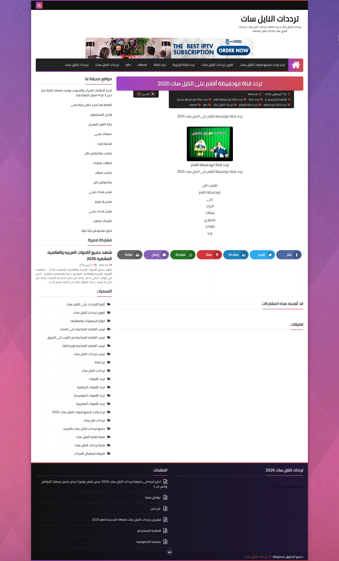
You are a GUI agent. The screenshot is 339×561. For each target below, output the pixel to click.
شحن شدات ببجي (100, 192)
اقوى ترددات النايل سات (217, 65)
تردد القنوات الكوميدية (89, 395)
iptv (128, 65)
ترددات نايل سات (94, 420)
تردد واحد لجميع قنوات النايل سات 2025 (78, 412)
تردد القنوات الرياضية (91, 387)
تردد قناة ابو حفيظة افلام (228, 99)
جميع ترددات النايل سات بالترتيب (84, 429)
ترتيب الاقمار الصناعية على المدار (82, 329)
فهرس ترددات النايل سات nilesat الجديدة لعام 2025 (126, 520)
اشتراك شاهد (102, 221)
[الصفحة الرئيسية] (295, 64)
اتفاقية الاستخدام (149, 531)
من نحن (156, 508)
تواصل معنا (153, 497)
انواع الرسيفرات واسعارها (88, 321)
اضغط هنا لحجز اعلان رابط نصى (91, 105)
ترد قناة (100, 362)
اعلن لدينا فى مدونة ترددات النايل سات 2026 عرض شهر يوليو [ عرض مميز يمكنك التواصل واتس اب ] (104, 484)
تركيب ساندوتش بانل (98, 153)
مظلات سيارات (102, 163)
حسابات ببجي (103, 134)
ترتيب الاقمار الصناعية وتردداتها (83, 346)
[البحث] (39, 5)
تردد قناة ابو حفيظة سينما (192, 99)
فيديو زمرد (104, 143)
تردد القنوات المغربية (90, 404)
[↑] (169, 552)
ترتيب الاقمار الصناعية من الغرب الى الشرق (76, 337)
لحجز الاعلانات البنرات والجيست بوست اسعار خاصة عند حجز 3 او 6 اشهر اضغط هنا (76, 92)
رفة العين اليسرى (100, 124)
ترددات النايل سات (270, 18)
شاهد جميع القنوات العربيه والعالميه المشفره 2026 (80, 255)
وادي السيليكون (101, 114)
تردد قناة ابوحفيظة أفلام (225, 116)
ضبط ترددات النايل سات (89, 445)
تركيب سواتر (103, 172)
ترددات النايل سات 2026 (287, 486)
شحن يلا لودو (103, 202)
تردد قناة (160, 65)
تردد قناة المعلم (248, 104)
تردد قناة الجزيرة (184, 65)
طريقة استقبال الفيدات (89, 453)
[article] (165, 281)
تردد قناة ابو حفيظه (275, 104)
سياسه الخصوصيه (149, 542)
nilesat (142, 65)
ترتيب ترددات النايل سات (89, 354)
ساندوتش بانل (102, 182)
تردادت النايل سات (93, 371)
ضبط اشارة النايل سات (90, 437)
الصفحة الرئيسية (277, 99)
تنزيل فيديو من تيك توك (96, 231)
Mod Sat (103, 265)
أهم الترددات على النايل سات (85, 304)
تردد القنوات (97, 379)
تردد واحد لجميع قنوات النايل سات (262, 65)
